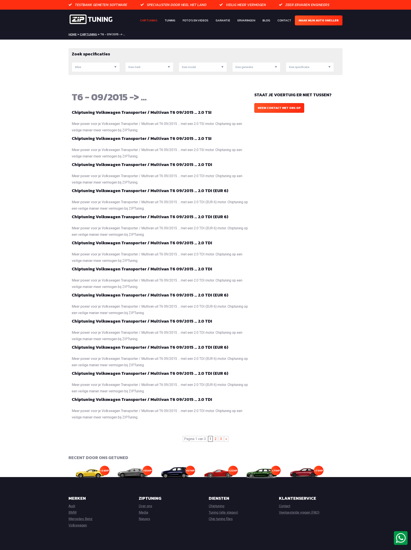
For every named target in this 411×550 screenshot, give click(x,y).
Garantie (223, 20)
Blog (266, 20)
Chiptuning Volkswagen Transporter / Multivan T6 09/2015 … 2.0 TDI (142, 164)
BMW (72, 512)
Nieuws (144, 519)
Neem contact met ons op (279, 108)
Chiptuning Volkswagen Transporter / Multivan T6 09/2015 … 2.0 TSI (141, 112)
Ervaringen (246, 20)
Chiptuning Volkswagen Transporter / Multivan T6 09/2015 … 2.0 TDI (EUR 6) (150, 190)
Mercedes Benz (80, 519)
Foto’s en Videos (195, 20)
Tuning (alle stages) (223, 512)
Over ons (145, 506)
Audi (71, 506)
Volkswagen (77, 525)
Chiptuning (148, 20)
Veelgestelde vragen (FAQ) (299, 512)
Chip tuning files (221, 519)
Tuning (170, 20)
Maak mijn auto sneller (319, 20)
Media (143, 512)
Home (72, 34)
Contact (284, 20)
